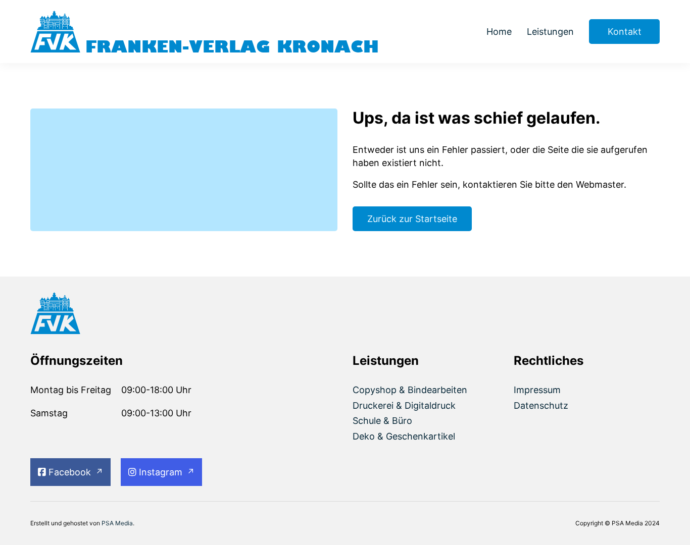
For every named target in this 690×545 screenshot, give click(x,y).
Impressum (537, 390)
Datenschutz (541, 405)
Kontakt (625, 31)
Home (499, 31)
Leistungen (550, 31)
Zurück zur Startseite (412, 218)
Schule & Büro (382, 420)
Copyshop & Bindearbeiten (410, 390)
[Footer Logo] (103, 315)
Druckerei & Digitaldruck (404, 405)
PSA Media (117, 523)
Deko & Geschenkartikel (404, 436)
